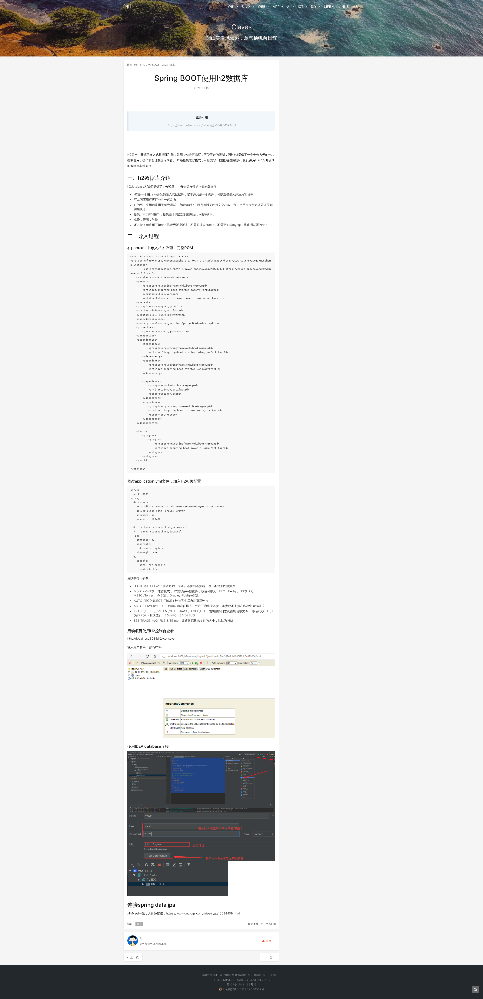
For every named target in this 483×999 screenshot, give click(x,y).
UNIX (246, 6)
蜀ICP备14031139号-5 (241, 984)
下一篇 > (269, 957)
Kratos (229, 979)
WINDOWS (154, 64)
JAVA (165, 64)
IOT (301, 6)
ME (355, 6)
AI (289, 6)
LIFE (327, 6)
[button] (266, 941)
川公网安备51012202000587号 (243, 989)
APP (276, 6)
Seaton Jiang (260, 979)
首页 (129, 64)
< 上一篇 (133, 957)
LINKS (343, 6)
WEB (261, 6)
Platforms (139, 64)
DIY (314, 6)
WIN (231, 6)
